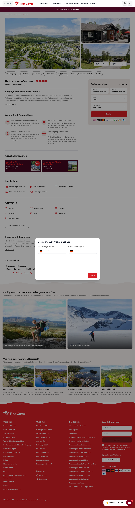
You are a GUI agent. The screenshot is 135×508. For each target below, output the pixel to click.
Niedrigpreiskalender (71, 3)
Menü (9, 3)
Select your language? (76, 247)
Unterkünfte (55, 3)
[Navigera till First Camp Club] (124, 3)
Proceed (92, 275)
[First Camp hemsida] (23, 3)
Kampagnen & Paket (88, 3)
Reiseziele (43, 3)
